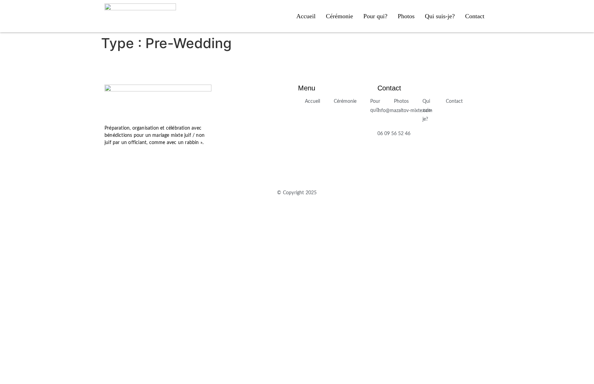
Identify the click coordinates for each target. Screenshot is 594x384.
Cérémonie (339, 16)
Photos (406, 16)
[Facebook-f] (111, 161)
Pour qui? (375, 16)
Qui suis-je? (440, 16)
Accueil (306, 16)
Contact (474, 16)
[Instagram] (132, 161)
